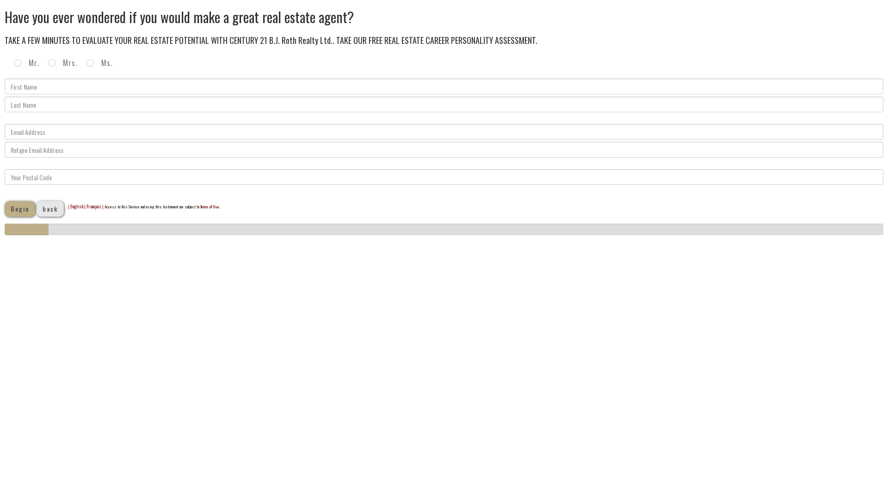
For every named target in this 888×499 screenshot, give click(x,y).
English (76, 206)
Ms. (105, 62)
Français (93, 206)
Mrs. (69, 62)
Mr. (32, 62)
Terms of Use (209, 206)
